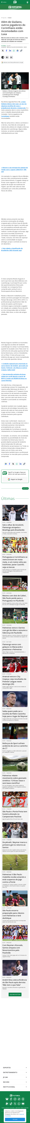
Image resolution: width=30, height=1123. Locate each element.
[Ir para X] (15, 1103)
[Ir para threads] (23, 1099)
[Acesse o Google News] (18, 51)
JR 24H (5, 1077)
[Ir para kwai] (19, 1099)
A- (11, 57)
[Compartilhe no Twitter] (3, 51)
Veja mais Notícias (15, 994)
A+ (7, 57)
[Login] (27, 2)
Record (6, 1082)
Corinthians (5, 116)
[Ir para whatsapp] (19, 1103)
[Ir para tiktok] (11, 1103)
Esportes (7, 1068)
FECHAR (15, 1119)
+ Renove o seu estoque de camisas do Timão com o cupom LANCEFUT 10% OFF (14, 170)
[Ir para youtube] (23, 1103)
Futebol (9, 17)
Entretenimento (10, 1072)
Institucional (9, 1087)
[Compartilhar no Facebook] (6, 51)
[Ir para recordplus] (7, 1103)
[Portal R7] (15, 2)
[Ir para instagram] (15, 1099)
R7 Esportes (3, 17)
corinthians (25, 488)
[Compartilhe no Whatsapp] (14, 51)
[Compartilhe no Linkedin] (10, 51)
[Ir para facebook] (11, 1099)
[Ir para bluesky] (7, 1099)
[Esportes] (15, 7)
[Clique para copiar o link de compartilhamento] (21, 51)
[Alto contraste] (2, 57)
